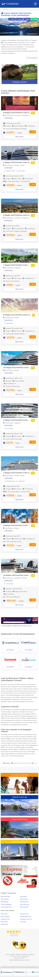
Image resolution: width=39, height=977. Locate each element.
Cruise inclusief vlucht (19, 819)
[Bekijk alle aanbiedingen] (6, 972)
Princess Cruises (24, 914)
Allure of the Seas (5, 896)
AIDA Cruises (4, 914)
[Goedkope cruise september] (19, 807)
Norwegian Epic (24, 901)
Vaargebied (8, 118)
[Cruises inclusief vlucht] (19, 829)
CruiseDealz (31, 954)
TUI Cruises (23, 921)
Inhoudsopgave (32, 58)
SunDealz (12, 954)
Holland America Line (25, 916)
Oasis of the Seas (24, 904)
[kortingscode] (19, 875)
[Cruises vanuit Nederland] (19, 851)
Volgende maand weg (19, 797)
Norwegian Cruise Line (26, 919)
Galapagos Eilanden (19, 82)
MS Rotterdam (4, 901)
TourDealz (24, 954)
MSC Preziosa (23, 899)
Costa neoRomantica (6, 904)
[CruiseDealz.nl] (14, 931)
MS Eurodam (23, 896)
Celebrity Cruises (5, 919)
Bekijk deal (19, 136)
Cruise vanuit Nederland (19, 842)
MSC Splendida (24, 907)
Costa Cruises (4, 924)
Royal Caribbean (5, 916)
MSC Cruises (4, 921)
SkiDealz (18, 954)
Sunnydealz (26, 956)
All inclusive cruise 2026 (19, 775)
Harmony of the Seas (6, 907)
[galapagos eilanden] (19, 72)
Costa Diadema (5, 899)
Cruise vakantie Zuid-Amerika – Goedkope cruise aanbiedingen (16, 14)
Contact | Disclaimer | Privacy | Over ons (19, 960)
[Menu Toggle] (35, 4)
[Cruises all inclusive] (19, 785)
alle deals (10, 650)
